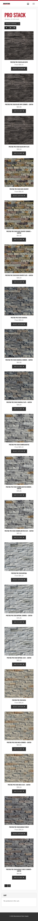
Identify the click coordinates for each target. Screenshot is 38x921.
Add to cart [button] (18, 111)
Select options (18, 68)
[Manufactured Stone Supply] (6, 3)
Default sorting (11, 23)
